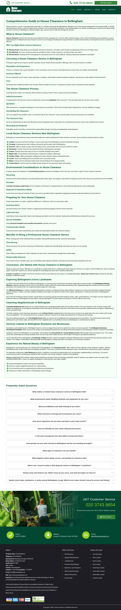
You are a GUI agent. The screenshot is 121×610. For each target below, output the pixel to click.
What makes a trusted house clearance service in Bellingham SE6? (59, 392)
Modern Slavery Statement (28, 587)
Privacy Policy (24, 584)
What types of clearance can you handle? (59, 451)
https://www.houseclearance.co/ (18, 575)
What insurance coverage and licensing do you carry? (59, 414)
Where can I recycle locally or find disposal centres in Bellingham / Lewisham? (59, 465)
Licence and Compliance (48, 590)
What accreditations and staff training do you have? (59, 406)
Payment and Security (43, 587)
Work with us (9, 593)
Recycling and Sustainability (19, 590)
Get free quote (105, 3)
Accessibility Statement (36, 584)
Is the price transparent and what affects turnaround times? (59, 436)
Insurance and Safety (12, 587)
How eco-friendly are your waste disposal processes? (59, 429)
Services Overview (34, 590)
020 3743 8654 (20, 536)
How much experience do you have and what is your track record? (59, 421)
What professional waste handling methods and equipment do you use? (59, 399)
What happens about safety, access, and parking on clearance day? (59, 458)
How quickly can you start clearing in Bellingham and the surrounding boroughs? (59, 443)
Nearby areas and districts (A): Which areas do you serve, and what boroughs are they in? (59, 473)
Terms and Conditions (12, 584)
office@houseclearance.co (100, 536)
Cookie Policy (49, 584)
